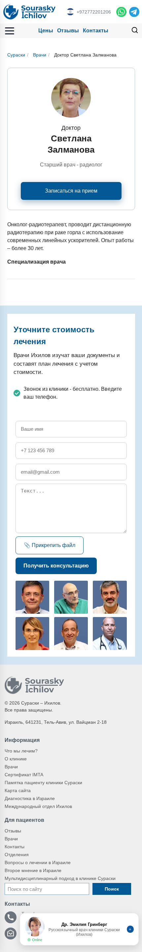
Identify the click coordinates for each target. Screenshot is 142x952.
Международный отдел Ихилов (38, 806)
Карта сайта (18, 790)
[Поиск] (134, 30)
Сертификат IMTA (24, 774)
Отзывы (68, 30)
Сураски (16, 54)
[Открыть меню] (10, 31)
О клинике (16, 758)
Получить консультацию (56, 565)
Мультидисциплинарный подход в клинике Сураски (60, 878)
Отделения (17, 854)
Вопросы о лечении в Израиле (38, 862)
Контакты (95, 30)
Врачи (39, 54)
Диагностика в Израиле (30, 798)
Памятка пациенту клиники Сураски (43, 782)
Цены (45, 30)
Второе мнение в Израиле (33, 870)
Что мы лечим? (21, 750)
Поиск (112, 889)
